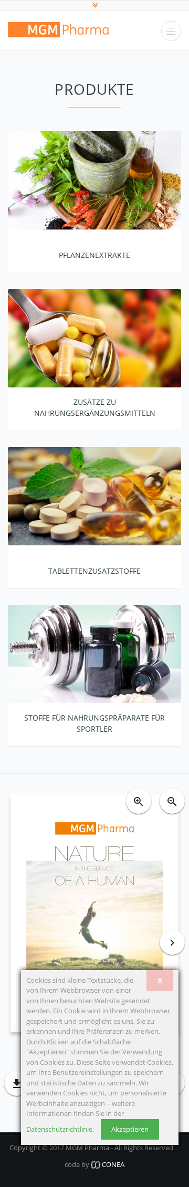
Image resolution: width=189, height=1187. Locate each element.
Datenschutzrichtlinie (59, 1129)
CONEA (112, 1164)
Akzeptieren (130, 1129)
